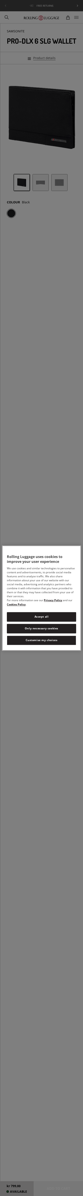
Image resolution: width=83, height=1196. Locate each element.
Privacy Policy (53, 600)
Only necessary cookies (41, 628)
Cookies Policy (16, 605)
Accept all (42, 617)
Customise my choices (42, 640)
